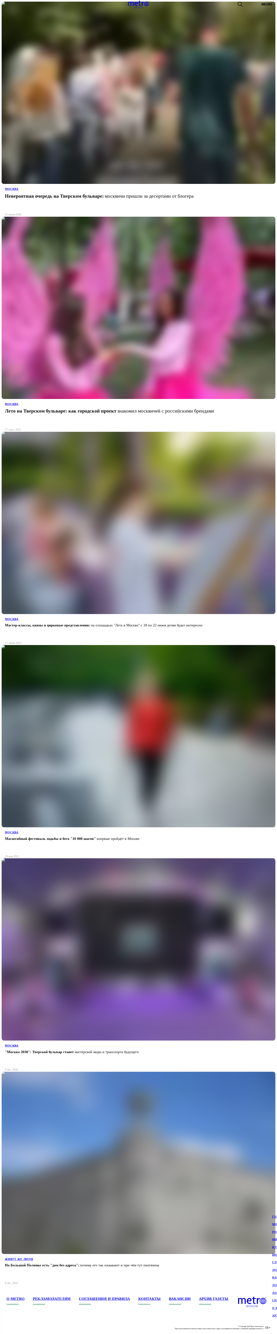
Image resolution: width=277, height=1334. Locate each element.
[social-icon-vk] (9, 1327)
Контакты (149, 1299)
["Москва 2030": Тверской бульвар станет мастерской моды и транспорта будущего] (138, 966)
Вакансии (180, 1299)
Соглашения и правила (104, 1299)
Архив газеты (213, 1299)
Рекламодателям (52, 1299)
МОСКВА (11, 189)
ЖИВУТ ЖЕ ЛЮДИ (19, 1259)
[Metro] (138, 4)
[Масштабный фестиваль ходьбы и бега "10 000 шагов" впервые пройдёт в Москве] (138, 753)
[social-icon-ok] (26, 1327)
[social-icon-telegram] (18, 1327)
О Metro (15, 1299)
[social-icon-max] (34, 1327)
